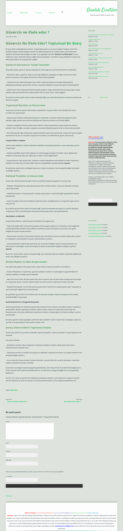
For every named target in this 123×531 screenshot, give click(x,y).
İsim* (7, 443)
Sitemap (9, 496)
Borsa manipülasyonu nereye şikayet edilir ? (100, 48)
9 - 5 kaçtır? (9, 476)
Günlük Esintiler (102, 10)
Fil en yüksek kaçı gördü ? (95, 230)
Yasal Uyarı (38, 13)
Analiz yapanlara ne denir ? (95, 53)
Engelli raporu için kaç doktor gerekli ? (98, 76)
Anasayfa (9, 13)
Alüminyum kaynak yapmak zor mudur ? (99, 72)
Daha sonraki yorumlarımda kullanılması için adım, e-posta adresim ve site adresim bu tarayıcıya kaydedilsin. (35, 472)
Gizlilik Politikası (24, 13)
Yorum (7, 421)
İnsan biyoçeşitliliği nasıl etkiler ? (97, 236)
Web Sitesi (8, 460)
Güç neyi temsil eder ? (72, 401)
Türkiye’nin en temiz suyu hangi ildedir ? (98, 62)
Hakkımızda (52, 13)
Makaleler (14, 390)
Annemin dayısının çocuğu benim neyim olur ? (100, 58)
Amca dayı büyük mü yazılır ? (96, 67)
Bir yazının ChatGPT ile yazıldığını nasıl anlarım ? (101, 35)
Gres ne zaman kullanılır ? (17, 401)
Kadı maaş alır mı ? (93, 44)
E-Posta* (8, 451)
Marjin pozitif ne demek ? (95, 224)
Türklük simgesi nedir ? (94, 39)
